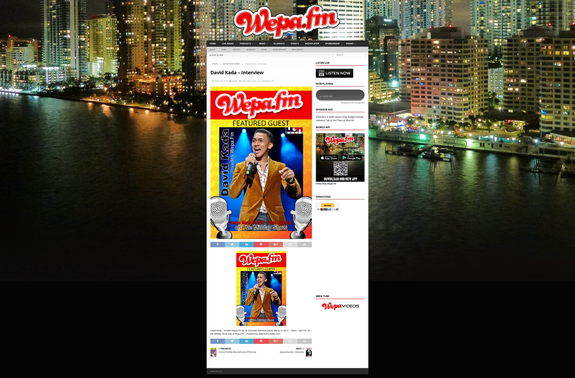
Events (295, 43)
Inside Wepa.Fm (279, 49)
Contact (236, 49)
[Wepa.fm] (286, 38)
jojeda (234, 81)
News (262, 43)
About (212, 49)
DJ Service (279, 43)
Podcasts (245, 43)
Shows (350, 43)
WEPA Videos (297, 49)
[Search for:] (350, 54)
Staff (223, 49)
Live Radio (228, 43)
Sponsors (250, 49)
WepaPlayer (312, 43)
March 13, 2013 (221, 81)
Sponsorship (332, 43)
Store (264, 49)
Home (213, 43)
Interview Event (249, 81)
